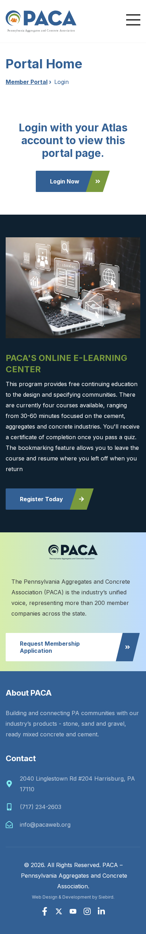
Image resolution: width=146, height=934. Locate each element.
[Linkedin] (101, 911)
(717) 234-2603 (40, 806)
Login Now (64, 181)
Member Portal (26, 81)
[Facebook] (44, 911)
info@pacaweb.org (45, 824)
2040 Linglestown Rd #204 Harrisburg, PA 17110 (77, 784)
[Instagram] (87, 911)
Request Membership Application (50, 647)
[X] (58, 911)
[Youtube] (73, 911)
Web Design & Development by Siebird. (73, 897)
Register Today (41, 499)
